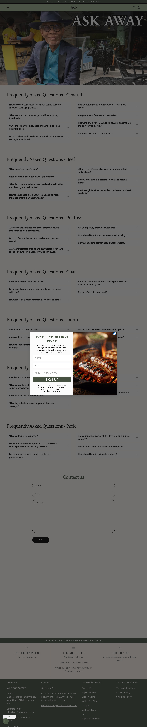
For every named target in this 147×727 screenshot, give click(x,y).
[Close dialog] (114, 333)
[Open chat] (6, 721)
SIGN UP (52, 380)
